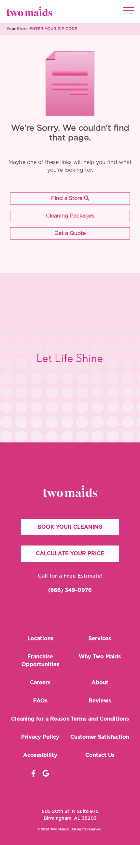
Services (100, 638)
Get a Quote (70, 233)
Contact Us (100, 755)
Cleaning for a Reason (40, 719)
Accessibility (40, 755)
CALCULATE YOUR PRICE (70, 553)
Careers (40, 682)
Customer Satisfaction (99, 737)
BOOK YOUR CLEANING (70, 527)
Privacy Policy (40, 737)
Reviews (100, 700)
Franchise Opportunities (40, 660)
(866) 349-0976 (70, 590)
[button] (70, 198)
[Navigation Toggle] (128, 11)
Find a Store (67, 198)
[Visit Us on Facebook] (33, 773)
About (99, 682)
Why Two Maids (100, 656)
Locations (40, 638)
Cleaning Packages (70, 215)
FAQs (40, 700)
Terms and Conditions (100, 719)
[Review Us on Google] (45, 773)
